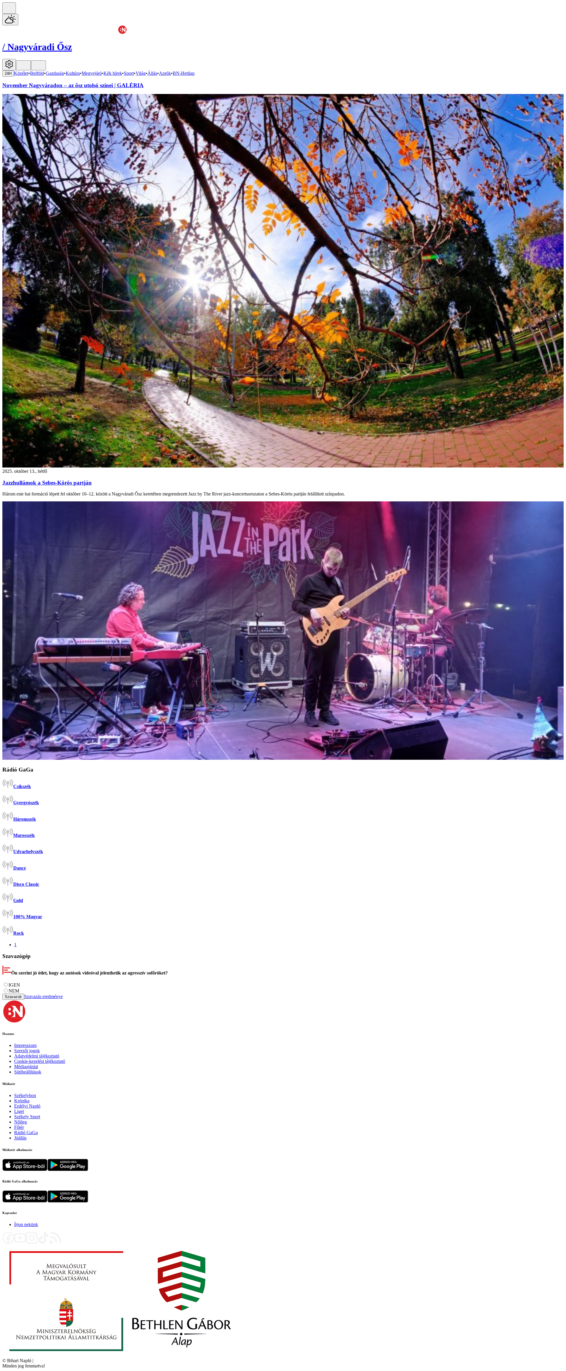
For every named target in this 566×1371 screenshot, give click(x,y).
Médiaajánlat (26, 1066)
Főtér (19, 1127)
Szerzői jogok (27, 1050)
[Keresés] (9, 8)
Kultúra (73, 73)
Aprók (165, 73)
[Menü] (23, 65)
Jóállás (20, 1137)
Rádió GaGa (26, 1132)
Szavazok (13, 997)
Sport (129, 73)
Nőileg (20, 1121)
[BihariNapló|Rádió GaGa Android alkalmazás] (67, 1200)
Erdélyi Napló (27, 1106)
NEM (14, 990)
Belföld (37, 73)
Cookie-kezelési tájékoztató (39, 1061)
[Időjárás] (10, 19)
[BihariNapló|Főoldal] (120, 1355)
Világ (141, 73)
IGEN (14, 984)
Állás (152, 73)
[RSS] (55, 1242)
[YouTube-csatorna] (20, 1242)
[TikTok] (44, 1242)
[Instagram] (32, 1242)
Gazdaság (55, 73)
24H (8, 73)
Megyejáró (92, 73)
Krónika (21, 1100)
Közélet (21, 73)
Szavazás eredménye (43, 996)
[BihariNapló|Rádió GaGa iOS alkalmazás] (24, 1200)
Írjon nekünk (26, 1224)
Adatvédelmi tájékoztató (36, 1055)
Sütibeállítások (27, 1071)
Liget (19, 1111)
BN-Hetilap (184, 73)
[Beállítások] (9, 64)
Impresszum (25, 1045)
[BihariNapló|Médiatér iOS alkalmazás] (24, 1169)
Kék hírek (112, 73)
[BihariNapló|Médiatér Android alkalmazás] (67, 1169)
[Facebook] (8, 1242)
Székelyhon (25, 1095)
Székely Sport (27, 1116)
